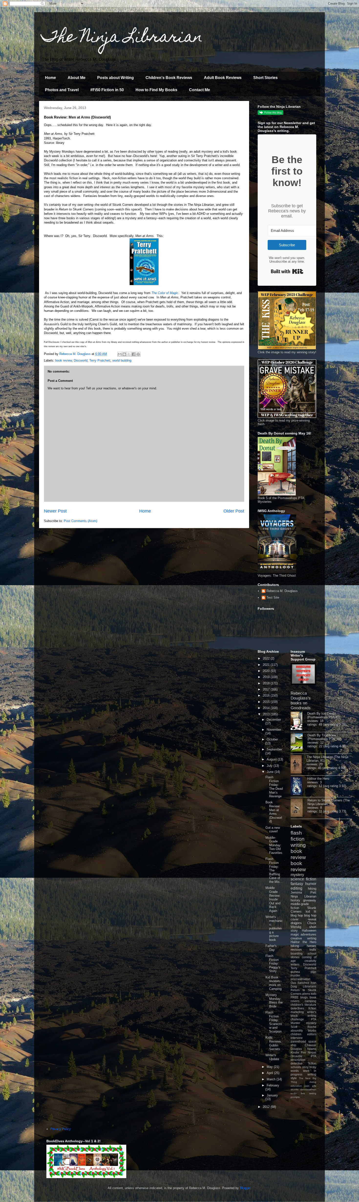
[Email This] (119, 354)
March (271, 1079)
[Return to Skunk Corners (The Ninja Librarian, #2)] (299, 808)
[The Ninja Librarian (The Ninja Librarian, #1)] (298, 764)
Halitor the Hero (318, 778)
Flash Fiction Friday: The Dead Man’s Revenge (274, 786)
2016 (267, 695)
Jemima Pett (303, 892)
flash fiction (298, 836)
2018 (267, 683)
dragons (296, 923)
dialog (312, 1082)
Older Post (233, 511)
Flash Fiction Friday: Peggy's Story (272, 963)
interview (297, 1037)
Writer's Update (272, 1057)
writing (298, 845)
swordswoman (308, 1089)
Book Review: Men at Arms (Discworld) (273, 811)
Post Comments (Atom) (80, 521)
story (305, 1067)
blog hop (310, 915)
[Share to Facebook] (133, 354)
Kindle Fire (298, 1052)
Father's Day (271, 948)
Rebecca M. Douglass (282, 591)
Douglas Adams (303, 1048)
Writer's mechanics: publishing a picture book (274, 928)
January (272, 1095)
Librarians (309, 986)
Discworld (80, 360)
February (273, 1085)
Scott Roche (303, 1026)
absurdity (297, 1030)
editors (311, 1034)
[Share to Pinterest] (138, 354)
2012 (267, 1107)
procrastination (300, 979)
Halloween (309, 930)
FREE (294, 997)
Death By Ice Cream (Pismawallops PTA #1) (323, 715)
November (274, 729)
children (296, 1034)
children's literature (303, 1004)
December (274, 719)
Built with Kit (287, 271)
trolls (312, 949)
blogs (304, 997)
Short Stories (265, 78)
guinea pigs (303, 971)
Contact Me (199, 90)
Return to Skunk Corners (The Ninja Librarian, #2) (328, 802)
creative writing (303, 938)
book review (63, 360)
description (298, 1059)
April (270, 1073)
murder (295, 975)
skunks (294, 1089)
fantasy (297, 884)
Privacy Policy (60, 1129)
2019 (267, 677)
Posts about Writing (115, 78)
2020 (267, 671)
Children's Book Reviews (169, 78)
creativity (310, 960)
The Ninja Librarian (122, 38)
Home (50, 78)
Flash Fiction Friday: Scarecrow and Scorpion (273, 1022)
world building (121, 360)
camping (310, 1001)
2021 (267, 665)
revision (296, 949)
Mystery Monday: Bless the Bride (274, 1000)
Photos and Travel (62, 90)
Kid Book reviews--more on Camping (273, 983)
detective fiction (303, 1063)
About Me (76, 78)
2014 (267, 708)
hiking (312, 888)
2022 (267, 658)
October (272, 739)
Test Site (272, 597)
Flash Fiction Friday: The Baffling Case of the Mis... (274, 870)
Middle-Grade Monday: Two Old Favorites (273, 845)
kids (313, 993)
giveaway (309, 900)
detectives (297, 1008)
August (272, 759)
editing (296, 888)
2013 (267, 714)
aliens (306, 993)
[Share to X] (129, 354)
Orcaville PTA (303, 1056)
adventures (308, 934)
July (270, 766)
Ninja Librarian (303, 896)
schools (296, 1067)
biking (295, 946)
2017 (267, 689)
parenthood (298, 1041)
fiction (312, 1008)
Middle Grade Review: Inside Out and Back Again (272, 899)
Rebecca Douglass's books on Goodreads (301, 700)
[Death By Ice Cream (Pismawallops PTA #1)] (299, 721)
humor (310, 884)
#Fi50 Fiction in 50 (107, 90)
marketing (297, 1012)
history (295, 900)
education (296, 1085)
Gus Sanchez (300, 982)
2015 (267, 702)
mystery (297, 875)
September (274, 749)
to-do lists (298, 1093)
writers (295, 964)
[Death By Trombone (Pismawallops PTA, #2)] (299, 742)
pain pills (310, 1085)
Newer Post (55, 511)
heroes (311, 946)
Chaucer (310, 1045)
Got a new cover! (272, 829)
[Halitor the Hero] (299, 786)
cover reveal (303, 919)
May (270, 1067)
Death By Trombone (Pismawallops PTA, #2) (324, 737)
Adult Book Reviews (223, 78)
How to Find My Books (156, 90)
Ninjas (312, 1052)
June (271, 772)
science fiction (303, 879)
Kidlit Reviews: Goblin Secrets (273, 1043)
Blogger (245, 1188)
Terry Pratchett (99, 360)
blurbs (312, 1030)
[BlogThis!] (124, 354)
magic (295, 934)
